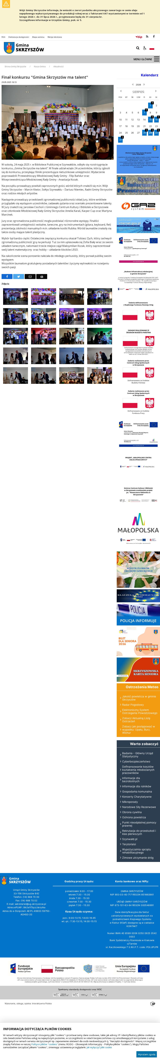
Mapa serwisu (38, 37)
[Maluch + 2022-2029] (138, 549)
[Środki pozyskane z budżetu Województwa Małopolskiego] (138, 533)
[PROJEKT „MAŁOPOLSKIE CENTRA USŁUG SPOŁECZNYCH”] (138, 479)
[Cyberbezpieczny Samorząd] (138, 264)
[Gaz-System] (138, 215)
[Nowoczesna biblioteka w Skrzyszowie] (138, 509)
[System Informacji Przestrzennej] (138, 194)
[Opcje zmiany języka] (151, 48)
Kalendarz (149, 75)
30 (157, 132)
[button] (144, 48)
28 (145, 132)
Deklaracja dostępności (18, 37)
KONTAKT (132, 926)
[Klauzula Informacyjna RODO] (138, 601)
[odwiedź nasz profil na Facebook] (153, 36)
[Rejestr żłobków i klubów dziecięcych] (138, 587)
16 (157, 119)
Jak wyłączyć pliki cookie (99, 1047)
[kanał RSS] (147, 36)
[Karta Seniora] (138, 681)
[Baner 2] (138, 416)
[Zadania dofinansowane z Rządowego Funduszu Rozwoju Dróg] (138, 325)
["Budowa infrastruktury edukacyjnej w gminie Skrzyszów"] (138, 295)
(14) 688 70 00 (31, 897)
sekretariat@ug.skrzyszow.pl (30, 904)
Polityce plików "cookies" (44, 1044)
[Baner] (138, 386)
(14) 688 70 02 (29, 900)
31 (121, 139)
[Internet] (138, 232)
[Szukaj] (137, 48)
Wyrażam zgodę (146, 1054)
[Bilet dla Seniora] (138, 655)
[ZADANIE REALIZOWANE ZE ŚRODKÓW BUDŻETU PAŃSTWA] (138, 355)
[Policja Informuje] (138, 624)
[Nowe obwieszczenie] (138, 173)
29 (151, 132)
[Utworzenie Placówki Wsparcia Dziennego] (138, 448)
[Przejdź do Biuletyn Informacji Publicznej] (138, 36)
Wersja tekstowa (55, 37)
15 (151, 119)
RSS (3, 37)
